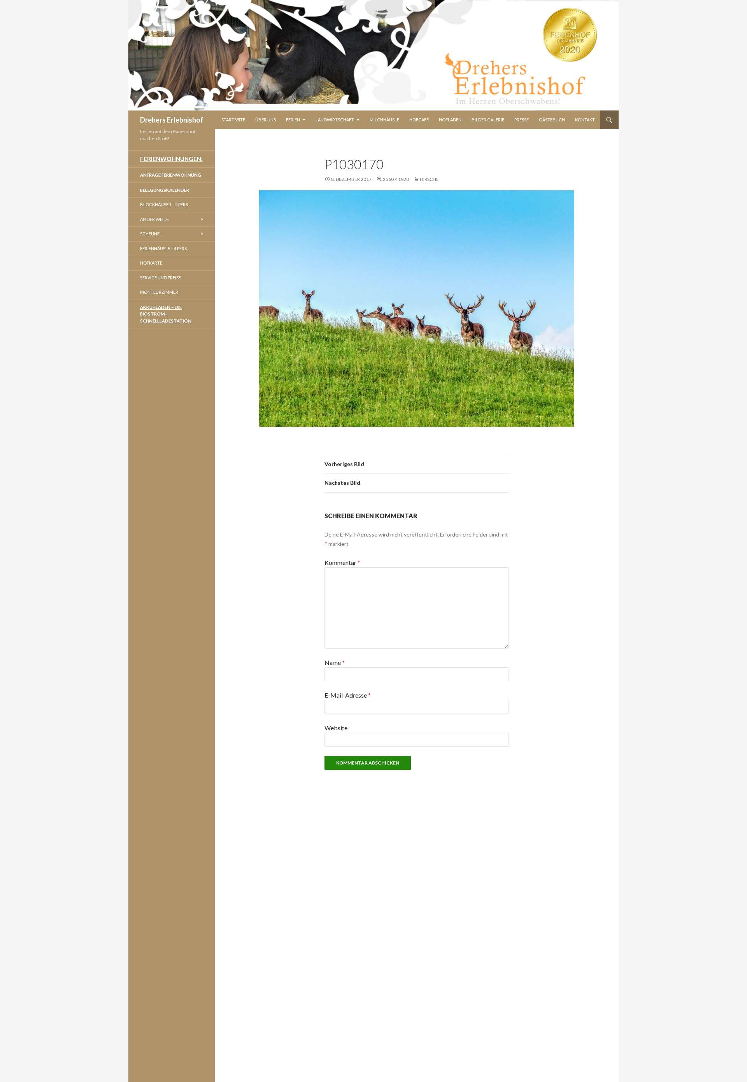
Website (335, 727)
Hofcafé (419, 119)
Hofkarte (151, 262)
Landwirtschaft (335, 119)
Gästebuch (552, 119)
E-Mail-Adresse (347, 695)
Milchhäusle (384, 119)
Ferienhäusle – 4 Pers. (164, 248)
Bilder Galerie (488, 119)
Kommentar (342, 562)
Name (334, 662)
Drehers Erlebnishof (171, 120)
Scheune (150, 233)
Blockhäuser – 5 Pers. (164, 204)
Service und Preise (160, 277)
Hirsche (429, 179)
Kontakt (585, 119)
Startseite (233, 119)
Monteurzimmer (159, 292)
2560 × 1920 (396, 179)
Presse (521, 119)
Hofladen (450, 119)
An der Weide (154, 219)
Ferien (293, 119)
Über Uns (265, 119)
